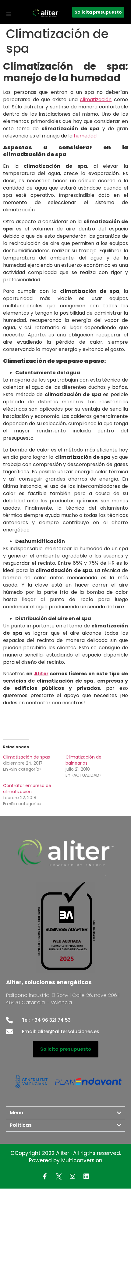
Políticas (21, 1125)
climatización (96, 99)
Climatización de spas (26, 757)
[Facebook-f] (45, 1176)
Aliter (41, 673)
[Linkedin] (86, 1176)
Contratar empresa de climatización (27, 788)
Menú (16, 1112)
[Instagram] (72, 1176)
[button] (8, 14)
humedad (85, 135)
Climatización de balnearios (83, 760)
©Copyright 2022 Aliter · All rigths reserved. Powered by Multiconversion (65, 1156)
